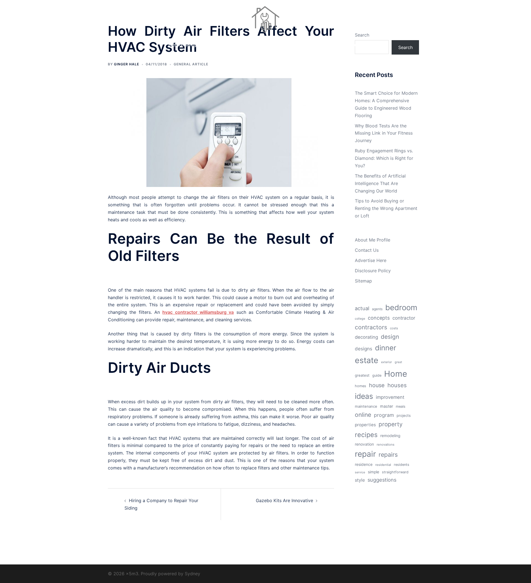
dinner (385, 347)
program (384, 415)
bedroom (401, 307)
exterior (386, 362)
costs (394, 328)
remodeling (390, 435)
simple (373, 472)
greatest (362, 375)
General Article (191, 64)
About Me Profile (372, 240)
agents (377, 309)
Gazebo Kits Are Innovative (284, 500)
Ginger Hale (126, 64)
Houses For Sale (307, 44)
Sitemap (363, 281)
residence (364, 464)
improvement (390, 397)
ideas (364, 396)
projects (404, 415)
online (363, 414)
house (377, 385)
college (360, 318)
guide (376, 375)
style (360, 480)
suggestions (382, 480)
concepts (379, 318)
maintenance (366, 406)
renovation (364, 444)
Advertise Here (370, 260)
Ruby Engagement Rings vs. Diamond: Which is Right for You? (384, 158)
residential (383, 465)
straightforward (395, 472)
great (398, 362)
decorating (366, 337)
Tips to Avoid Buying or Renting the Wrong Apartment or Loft (386, 208)
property (391, 424)
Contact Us (367, 250)
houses (397, 385)
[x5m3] (265, 21)
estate (366, 360)
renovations (385, 444)
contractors (371, 327)
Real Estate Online (346, 44)
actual (362, 308)
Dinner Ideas (220, 44)
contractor (403, 318)
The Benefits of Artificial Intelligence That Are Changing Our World (380, 183)
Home (395, 374)
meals (400, 406)
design (390, 336)
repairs (388, 454)
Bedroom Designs (184, 44)
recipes (366, 435)
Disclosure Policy (373, 270)
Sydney (192, 573)
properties (365, 424)
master (386, 406)
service (360, 472)
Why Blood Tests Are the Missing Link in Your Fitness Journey (384, 133)
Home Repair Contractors (262, 44)
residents (401, 465)
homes (360, 386)
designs (363, 348)
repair (365, 454)
